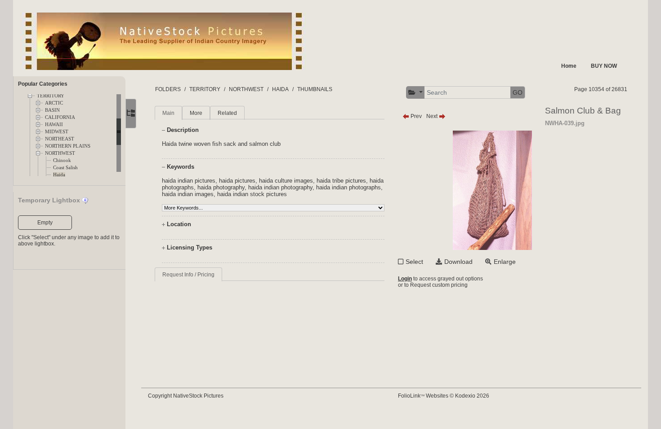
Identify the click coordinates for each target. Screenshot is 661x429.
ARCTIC (54, 103)
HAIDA (280, 89)
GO (518, 92)
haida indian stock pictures (252, 194)
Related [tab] (227, 113)
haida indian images (188, 194)
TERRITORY (50, 95)
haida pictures (237, 180)
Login (405, 279)
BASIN (52, 110)
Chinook (62, 160)
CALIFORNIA (60, 117)
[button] (415, 92)
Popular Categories (42, 84)
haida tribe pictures (341, 180)
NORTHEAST (59, 138)
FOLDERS (168, 89)
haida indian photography (280, 187)
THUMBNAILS (314, 89)
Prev (415, 116)
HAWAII (54, 124)
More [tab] (196, 113)
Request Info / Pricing (188, 274)
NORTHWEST (60, 153)
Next (432, 116)
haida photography (221, 187)
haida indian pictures (188, 180)
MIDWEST (56, 131)
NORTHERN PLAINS (67, 146)
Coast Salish (65, 167)
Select (414, 261)
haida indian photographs (348, 187)
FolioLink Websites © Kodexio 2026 (443, 396)
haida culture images (286, 180)
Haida (59, 174)
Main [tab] (168, 113)
